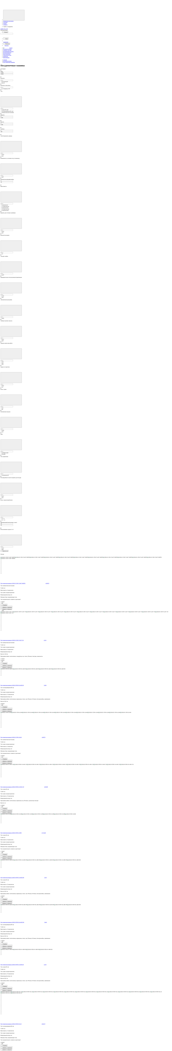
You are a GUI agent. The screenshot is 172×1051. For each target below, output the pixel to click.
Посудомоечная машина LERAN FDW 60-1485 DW (12, 922)
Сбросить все (5, 551)
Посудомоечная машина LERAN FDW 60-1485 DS (12, 685)
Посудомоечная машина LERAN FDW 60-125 (11, 1023)
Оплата (5, 23)
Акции (10, 47)
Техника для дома (7, 50)
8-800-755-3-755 (4, 28)
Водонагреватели (7, 52)
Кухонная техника (7, 49)
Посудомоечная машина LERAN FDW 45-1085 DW (12, 877)
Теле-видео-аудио (7, 55)
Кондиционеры (6, 53)
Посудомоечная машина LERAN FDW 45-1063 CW (12, 786)
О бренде (5, 24)
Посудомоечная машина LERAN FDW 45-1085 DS (12, 964)
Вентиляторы (6, 57)
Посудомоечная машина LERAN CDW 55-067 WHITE (13, 583)
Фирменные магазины (8, 21)
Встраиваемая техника (8, 51)
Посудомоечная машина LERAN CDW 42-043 (11, 737)
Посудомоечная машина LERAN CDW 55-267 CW (12, 640)
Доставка (5, 22)
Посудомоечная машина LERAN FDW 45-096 (11, 832)
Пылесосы (5, 56)
